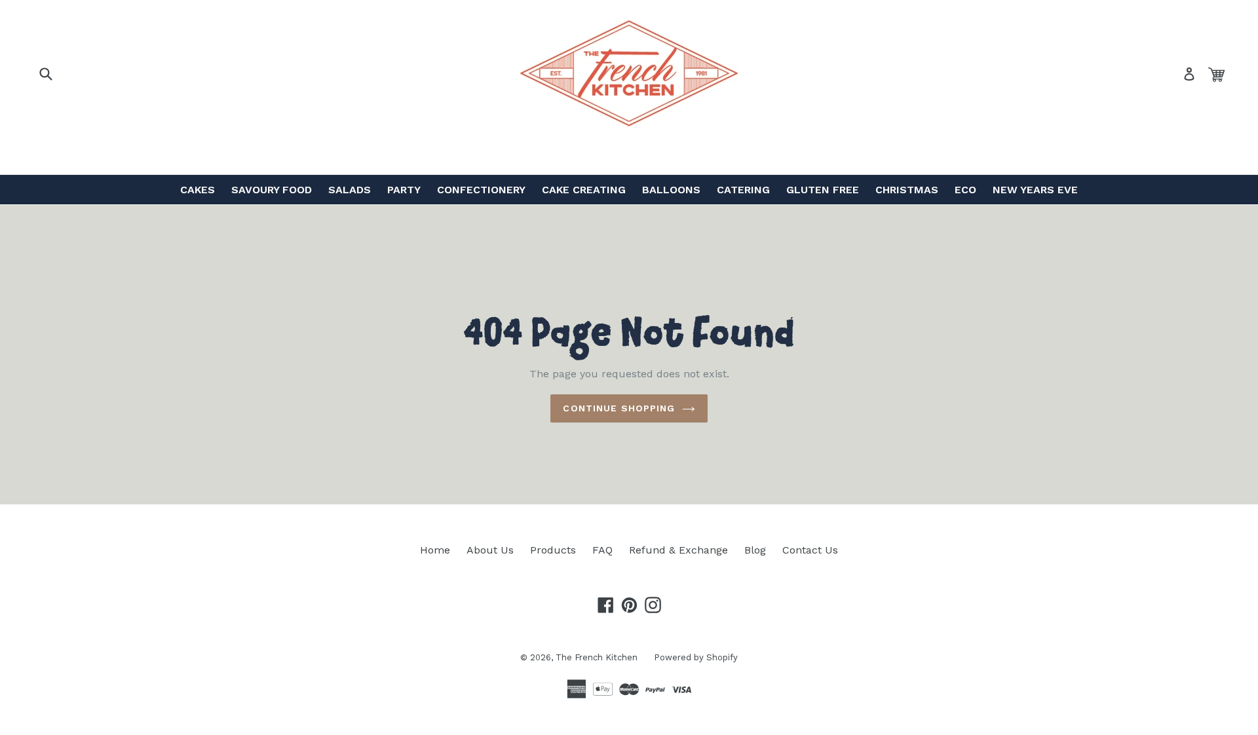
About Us (490, 550)
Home (435, 550)
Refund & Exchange (678, 550)
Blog (755, 550)
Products (553, 550)
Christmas (906, 189)
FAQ (602, 550)
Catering (743, 189)
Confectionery (481, 189)
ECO (965, 189)
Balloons (671, 189)
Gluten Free (822, 189)
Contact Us (810, 550)
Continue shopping (619, 408)
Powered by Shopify (696, 657)
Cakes (197, 189)
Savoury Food (271, 189)
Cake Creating (584, 189)
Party (404, 189)
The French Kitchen (597, 657)
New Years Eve (1035, 189)
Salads (349, 189)
